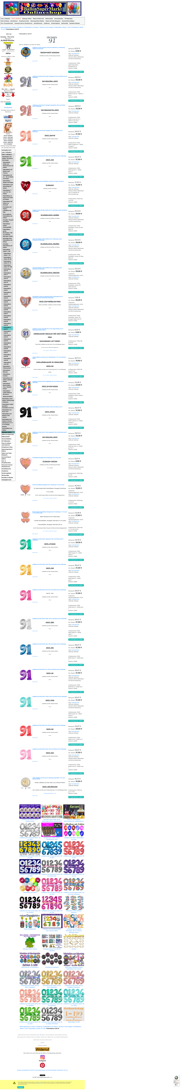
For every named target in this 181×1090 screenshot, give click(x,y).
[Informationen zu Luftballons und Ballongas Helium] (8, 56)
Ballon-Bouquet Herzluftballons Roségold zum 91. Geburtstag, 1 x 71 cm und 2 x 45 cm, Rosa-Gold (49, 512)
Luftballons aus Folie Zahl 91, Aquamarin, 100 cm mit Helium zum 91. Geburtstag (47, 539)
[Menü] (179, 1076)
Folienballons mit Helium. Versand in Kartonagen (38, 27)
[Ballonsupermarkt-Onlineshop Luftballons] (42, 8)
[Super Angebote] (8, 70)
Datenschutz (40, 1083)
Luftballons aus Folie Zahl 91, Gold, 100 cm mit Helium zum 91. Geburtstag (49, 564)
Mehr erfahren (35, 61)
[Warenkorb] (8, 46)
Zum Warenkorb (8, 107)
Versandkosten (75, 53)
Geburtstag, (46, 793)
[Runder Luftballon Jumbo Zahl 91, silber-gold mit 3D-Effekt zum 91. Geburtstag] (26, 273)
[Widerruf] (42, 1049)
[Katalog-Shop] (7, 37)
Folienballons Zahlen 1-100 (62, 27)
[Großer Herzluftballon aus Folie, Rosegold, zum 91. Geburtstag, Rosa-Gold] (26, 490)
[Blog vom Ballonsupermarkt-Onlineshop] (8, 84)
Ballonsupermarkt (6, 27)
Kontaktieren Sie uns (62, 1070)
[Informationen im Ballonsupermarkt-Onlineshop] (8, 53)
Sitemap (19, 1070)
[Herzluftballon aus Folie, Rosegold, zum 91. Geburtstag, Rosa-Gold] (26, 463)
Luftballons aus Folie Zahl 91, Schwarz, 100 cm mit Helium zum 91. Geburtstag (47, 407)
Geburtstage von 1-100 (52, 793)
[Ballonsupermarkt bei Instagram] (42, 1058)
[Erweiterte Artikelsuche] (7, 40)
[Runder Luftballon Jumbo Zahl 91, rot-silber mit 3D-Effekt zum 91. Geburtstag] (26, 216)
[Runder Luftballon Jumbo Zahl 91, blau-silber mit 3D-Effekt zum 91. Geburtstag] (26, 244)
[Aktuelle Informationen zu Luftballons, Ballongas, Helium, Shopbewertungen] (8, 91)
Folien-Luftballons (17, 27)
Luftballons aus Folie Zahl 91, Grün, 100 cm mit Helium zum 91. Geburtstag (49, 155)
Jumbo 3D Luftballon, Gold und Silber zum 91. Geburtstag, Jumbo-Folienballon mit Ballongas (47, 268)
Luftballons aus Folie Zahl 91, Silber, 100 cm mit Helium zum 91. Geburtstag (49, 618)
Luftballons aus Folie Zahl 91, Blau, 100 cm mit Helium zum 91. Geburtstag (49, 644)
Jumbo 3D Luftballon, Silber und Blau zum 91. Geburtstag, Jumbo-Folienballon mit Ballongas (47, 239)
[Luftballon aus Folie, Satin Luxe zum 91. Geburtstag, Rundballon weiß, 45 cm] (26, 334)
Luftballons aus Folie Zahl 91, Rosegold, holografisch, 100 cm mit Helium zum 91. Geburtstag (48, 106)
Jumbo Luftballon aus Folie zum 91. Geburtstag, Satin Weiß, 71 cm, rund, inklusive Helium (48, 778)
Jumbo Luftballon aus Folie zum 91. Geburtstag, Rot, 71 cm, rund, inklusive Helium (49, 358)
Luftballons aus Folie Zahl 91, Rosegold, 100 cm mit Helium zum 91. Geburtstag (47, 131)
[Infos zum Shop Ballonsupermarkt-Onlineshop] (8, 34)
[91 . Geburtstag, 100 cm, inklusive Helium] (26, 544)
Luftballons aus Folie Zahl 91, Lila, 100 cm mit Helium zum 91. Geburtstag (48, 669)
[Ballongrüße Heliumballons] (8, 61)
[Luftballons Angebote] (8, 78)
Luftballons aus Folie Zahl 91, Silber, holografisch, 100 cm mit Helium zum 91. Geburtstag (49, 77)
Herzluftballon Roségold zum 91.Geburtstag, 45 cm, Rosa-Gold (46, 457)
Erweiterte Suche (33, 1070)
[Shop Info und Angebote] (8, 89)
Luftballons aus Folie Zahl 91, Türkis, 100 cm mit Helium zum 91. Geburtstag (49, 696)
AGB (41, 1034)
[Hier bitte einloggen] (8, 49)
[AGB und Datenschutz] (8, 51)
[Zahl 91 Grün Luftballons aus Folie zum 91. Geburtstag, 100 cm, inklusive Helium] (26, 161)
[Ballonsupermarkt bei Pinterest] (42, 1065)
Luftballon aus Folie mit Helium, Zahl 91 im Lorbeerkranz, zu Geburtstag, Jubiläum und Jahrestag (48, 48)
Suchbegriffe (25, 1070)
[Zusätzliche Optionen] (8, 120)
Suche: (8, 99)
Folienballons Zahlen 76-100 (36, 1028)
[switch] (176, 1084)
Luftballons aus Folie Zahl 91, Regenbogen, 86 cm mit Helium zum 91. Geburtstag (48, 382)
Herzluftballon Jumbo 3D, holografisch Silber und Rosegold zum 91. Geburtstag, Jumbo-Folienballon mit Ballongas (47, 297)
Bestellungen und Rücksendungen (47, 1070)
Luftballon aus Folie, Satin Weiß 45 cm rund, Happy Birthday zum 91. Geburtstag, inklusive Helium (47, 329)
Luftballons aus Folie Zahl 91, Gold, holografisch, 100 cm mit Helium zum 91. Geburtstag (49, 433)
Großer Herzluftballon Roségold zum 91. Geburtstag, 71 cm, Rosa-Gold (48, 484)
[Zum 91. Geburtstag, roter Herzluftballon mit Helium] (26, 187)
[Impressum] (7, 38)
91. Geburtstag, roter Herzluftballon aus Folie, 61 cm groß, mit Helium (48, 181)
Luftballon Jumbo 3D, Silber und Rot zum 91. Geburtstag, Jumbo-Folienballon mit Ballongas (49, 211)
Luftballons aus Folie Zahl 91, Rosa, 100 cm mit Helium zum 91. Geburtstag (49, 749)
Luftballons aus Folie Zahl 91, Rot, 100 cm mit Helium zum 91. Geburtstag (48, 725)
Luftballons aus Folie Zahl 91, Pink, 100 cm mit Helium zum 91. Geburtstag (49, 589)
